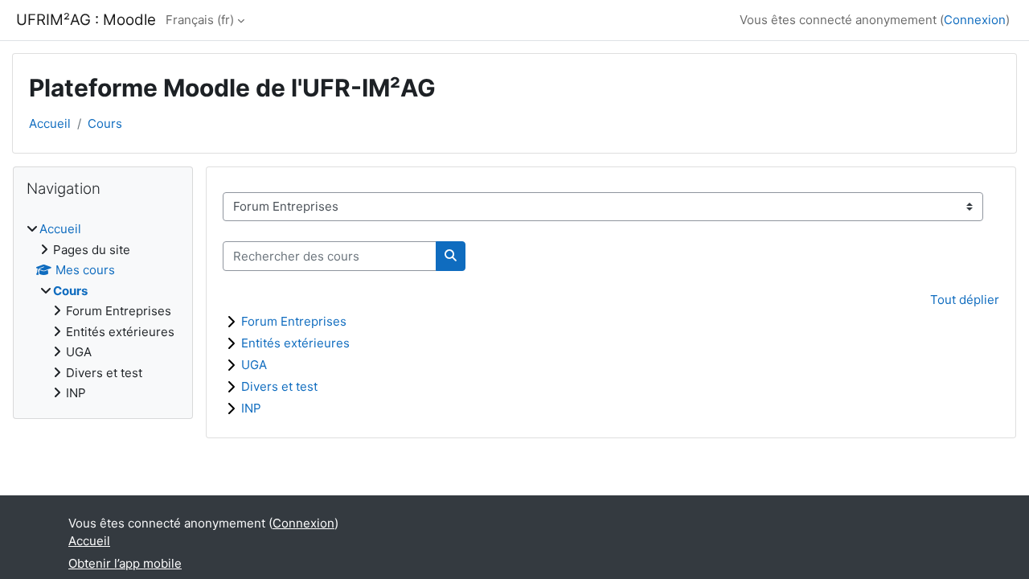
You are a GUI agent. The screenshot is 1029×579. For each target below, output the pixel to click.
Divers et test (279, 386)
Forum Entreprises (293, 321)
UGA (254, 364)
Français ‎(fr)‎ (200, 19)
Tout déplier (964, 299)
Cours (105, 123)
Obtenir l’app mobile (125, 563)
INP (251, 408)
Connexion (975, 19)
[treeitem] (103, 311)
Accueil (50, 123)
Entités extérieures (295, 343)
